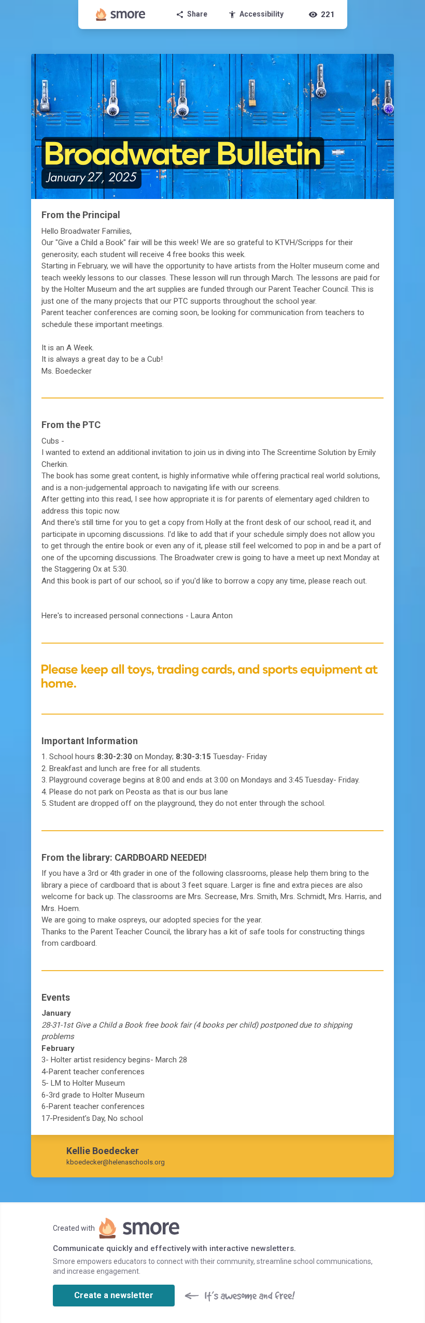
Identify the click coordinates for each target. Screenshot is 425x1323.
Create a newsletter (113, 1295)
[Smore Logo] (121, 14)
